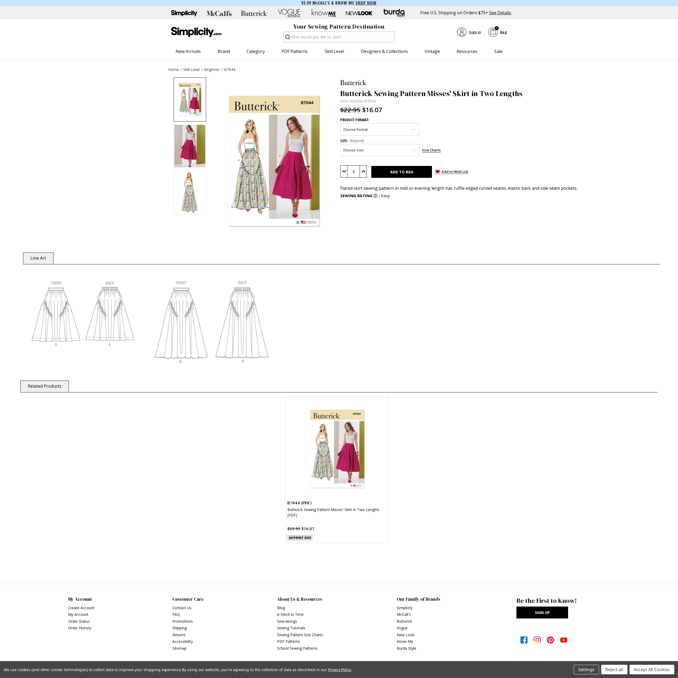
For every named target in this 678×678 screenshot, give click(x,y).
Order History (79, 627)
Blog (281, 607)
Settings (586, 669)
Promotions (182, 621)
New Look (405, 634)
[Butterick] (499, 82)
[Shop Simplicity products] (184, 13)
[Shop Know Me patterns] (324, 13)
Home (173, 69)
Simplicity (405, 607)
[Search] (287, 38)
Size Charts (431, 150)
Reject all (614, 669)
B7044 (229, 69)
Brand (224, 51)
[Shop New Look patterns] (359, 13)
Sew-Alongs (287, 621)
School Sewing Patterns (297, 648)
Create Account (81, 607)
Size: (352, 140)
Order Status (79, 621)
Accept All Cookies (652, 669)
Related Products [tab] (44, 386)
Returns (179, 634)
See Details (500, 12)
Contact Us (181, 607)
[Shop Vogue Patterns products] (289, 13)
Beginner (212, 69)
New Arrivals (188, 51)
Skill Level (334, 51)
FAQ (176, 614)
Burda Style (406, 648)
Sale (498, 51)
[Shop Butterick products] (254, 13)
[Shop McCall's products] (219, 13)
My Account (78, 614)
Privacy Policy (339, 669)
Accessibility (182, 641)
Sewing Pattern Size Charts (300, 634)
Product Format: (354, 119)
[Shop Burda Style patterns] (394, 13)
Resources (467, 51)
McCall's (404, 614)
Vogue (402, 627)
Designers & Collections (384, 51)
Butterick (404, 621)
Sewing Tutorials (291, 627)
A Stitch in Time (290, 614)
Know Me (405, 641)
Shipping (179, 627)
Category (256, 51)
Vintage (432, 51)
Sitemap (179, 648)
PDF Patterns (295, 51)
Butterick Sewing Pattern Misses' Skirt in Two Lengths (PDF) (333, 512)
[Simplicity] (196, 32)
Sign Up (542, 612)
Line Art (38, 258)
